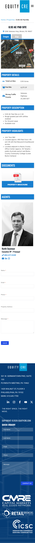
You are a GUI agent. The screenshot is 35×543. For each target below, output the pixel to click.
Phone (3, 294)
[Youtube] (25, 402)
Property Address (6, 307)
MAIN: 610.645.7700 (9, 396)
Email (3, 282)
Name (3, 270)
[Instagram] (13, 402)
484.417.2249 (10, 255)
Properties (11, 20)
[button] (3, 54)
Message (4, 319)
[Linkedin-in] (8, 402)
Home (3, 20)
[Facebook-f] (19, 402)
